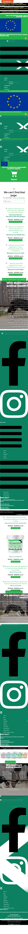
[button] (14, 61)
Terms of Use (6, 492)
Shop (5, 80)
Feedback (7, 85)
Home (6, 78)
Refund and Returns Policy (9, 732)
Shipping (5, 900)
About (6, 87)
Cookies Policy (6, 494)
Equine (11, 130)
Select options (15, 221)
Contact (6, 89)
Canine (11, 83)
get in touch (9, 5)
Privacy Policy (6, 730)
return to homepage (19, 198)
